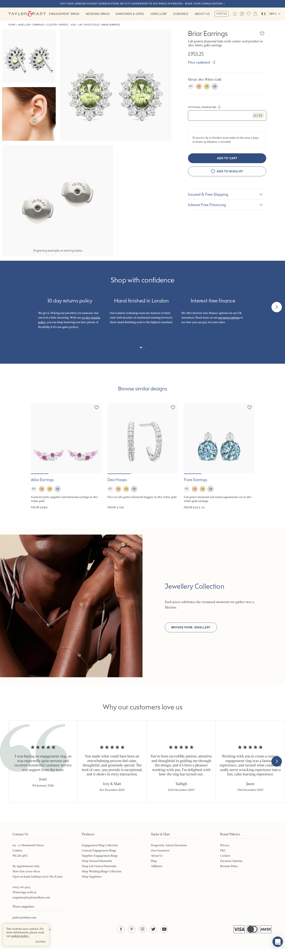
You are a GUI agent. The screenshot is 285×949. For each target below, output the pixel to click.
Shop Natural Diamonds (97, 861)
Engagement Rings (64, 13)
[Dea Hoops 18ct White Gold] (142, 456)
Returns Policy (229, 866)
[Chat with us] (277, 941)
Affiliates (156, 866)
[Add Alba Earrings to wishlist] (96, 407)
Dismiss (41, 941)
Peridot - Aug (67, 24)
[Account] (234, 14)
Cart (255, 14)
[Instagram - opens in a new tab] (142, 929)
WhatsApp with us (25, 892)
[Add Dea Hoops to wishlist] (173, 407)
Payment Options (231, 861)
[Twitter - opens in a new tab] (153, 929)
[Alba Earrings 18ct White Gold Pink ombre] (66, 456)
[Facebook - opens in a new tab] (121, 929)
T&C (223, 850)
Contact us (242, 14)
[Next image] (95, 438)
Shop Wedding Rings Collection (101, 871)
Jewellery (158, 13)
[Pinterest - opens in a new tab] (132, 929)
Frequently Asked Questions (169, 845)
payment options (229, 317)
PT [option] (190, 86)
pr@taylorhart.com (24, 917)
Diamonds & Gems (130, 13)
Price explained (199, 62)
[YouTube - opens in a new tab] (164, 929)
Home (11, 24)
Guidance (181, 13)
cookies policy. (20, 936)
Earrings (38, 24)
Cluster (51, 24)
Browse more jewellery (191, 627)
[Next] (276, 307)
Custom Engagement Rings (99, 850)
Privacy (225, 845)
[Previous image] (37, 438)
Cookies (225, 856)
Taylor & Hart (27, 14)
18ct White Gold (89, 24)
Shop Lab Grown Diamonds (99, 866)
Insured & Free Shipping (208, 194)
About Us (202, 13)
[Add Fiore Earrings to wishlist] (249, 407)
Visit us (221, 13)
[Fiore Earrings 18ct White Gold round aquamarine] (219, 456)
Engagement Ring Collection (100, 845)
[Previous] (8, 307)
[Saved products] (248, 14)
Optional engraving (202, 107)
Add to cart (227, 158)
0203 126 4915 (21, 887)
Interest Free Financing (207, 204)
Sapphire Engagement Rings (100, 856)
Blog (153, 861)
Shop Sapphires (92, 876)
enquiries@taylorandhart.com (31, 897)
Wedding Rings (98, 13)
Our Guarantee (160, 850)
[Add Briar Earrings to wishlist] (262, 33)
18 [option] (198, 86)
